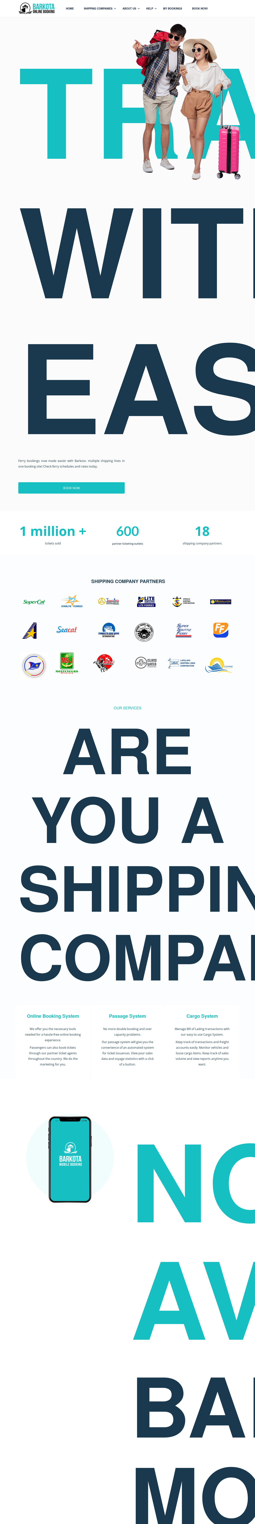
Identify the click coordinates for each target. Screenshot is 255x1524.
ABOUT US (129, 8)
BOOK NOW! (200, 8)
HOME (70, 8)
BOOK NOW (71, 488)
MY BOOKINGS (172, 8)
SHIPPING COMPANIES (98, 8)
